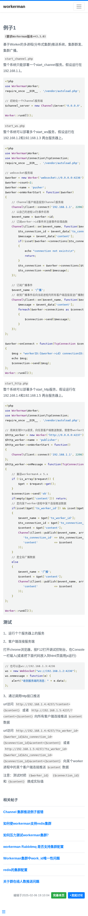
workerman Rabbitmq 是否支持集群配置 (33, 846)
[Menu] (3, 912)
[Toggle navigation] (79, 6)
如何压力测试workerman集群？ (26, 835)
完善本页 (58, 895)
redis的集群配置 (15, 870)
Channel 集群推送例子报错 (23, 812)
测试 (7, 622)
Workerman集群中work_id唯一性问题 (31, 858)
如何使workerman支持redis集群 (27, 823)
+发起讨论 (76, 895)
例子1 (9, 28)
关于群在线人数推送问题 (21, 881)
